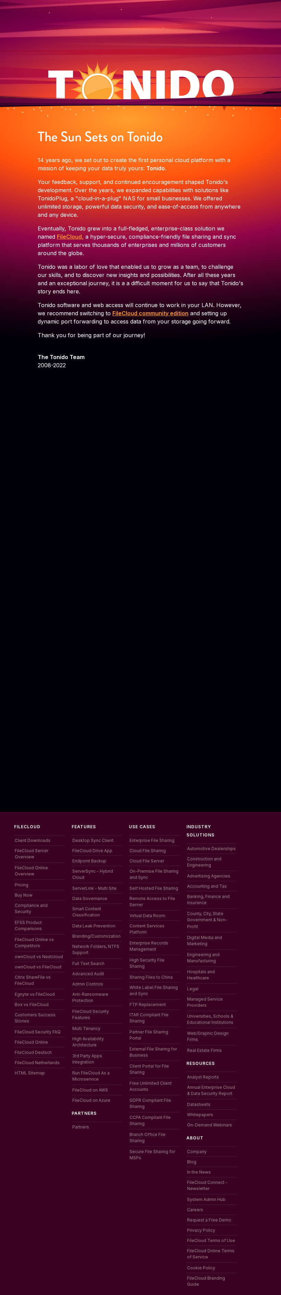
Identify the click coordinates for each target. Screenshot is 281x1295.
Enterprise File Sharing (152, 840)
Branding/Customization (96, 936)
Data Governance (89, 898)
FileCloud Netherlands (37, 1062)
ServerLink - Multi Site (94, 888)
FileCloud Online (31, 1042)
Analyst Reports (203, 1077)
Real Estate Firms (204, 1050)
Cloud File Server (147, 860)
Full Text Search (88, 963)
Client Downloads (32, 840)
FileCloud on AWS (90, 1090)
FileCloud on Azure (91, 1100)
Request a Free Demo (209, 1220)
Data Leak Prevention (93, 925)
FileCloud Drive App (92, 850)
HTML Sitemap (30, 1072)
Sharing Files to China (151, 977)
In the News (199, 1172)
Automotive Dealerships (211, 848)
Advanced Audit (88, 973)
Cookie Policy (201, 1267)
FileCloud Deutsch (33, 1052)
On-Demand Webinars (209, 1124)
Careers (195, 1209)
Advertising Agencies (208, 875)
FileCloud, (70, 236)
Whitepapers (200, 1114)
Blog (191, 1161)
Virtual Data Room (147, 915)
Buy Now (24, 895)
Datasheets (198, 1104)
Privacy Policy (201, 1230)
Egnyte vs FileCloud (35, 994)
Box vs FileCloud (32, 1004)
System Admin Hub (206, 1199)
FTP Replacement (148, 1004)
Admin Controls (87, 984)
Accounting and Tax (207, 886)
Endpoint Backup (89, 860)
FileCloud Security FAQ (38, 1031)
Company (197, 1151)
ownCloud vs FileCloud (38, 966)
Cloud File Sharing (148, 850)
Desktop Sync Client (92, 840)
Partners (80, 1126)
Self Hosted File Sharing (154, 888)
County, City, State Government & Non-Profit (207, 920)
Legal (192, 988)
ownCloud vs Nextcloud (39, 956)
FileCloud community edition (150, 313)
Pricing (21, 884)
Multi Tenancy (86, 1028)
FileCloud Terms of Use (211, 1240)
